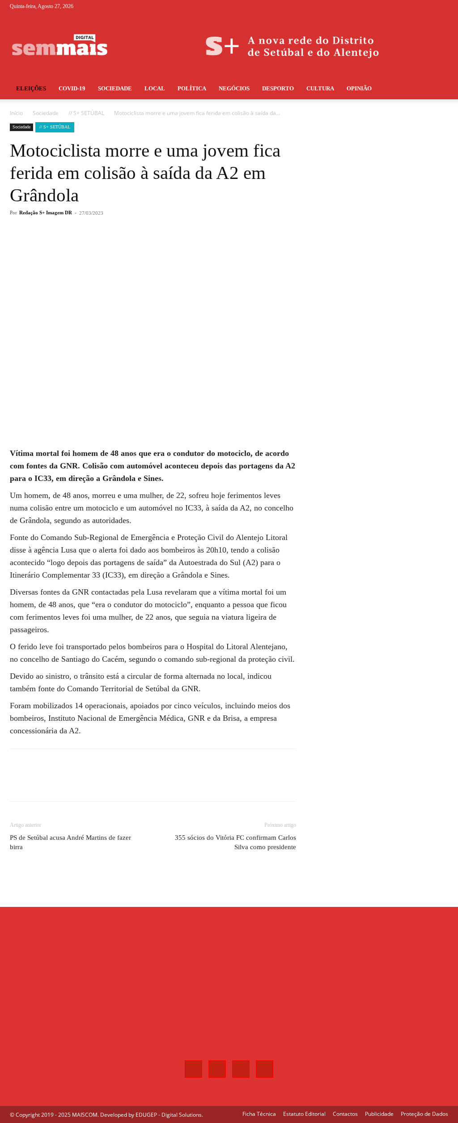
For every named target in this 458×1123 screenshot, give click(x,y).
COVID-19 (72, 88)
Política (192, 88)
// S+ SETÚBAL (86, 113)
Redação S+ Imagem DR (45, 212)
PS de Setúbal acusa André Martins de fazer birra (70, 842)
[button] (437, 89)
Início (16, 113)
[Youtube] (441, 6)
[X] (426, 6)
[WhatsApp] (137, 249)
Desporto (278, 88)
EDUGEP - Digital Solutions (169, 1115)
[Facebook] (397, 6)
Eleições (31, 88)
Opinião (359, 88)
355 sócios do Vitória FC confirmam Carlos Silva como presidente (235, 842)
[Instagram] (412, 6)
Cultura (320, 88)
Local (154, 88)
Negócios (234, 88)
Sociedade (115, 88)
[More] (157, 249)
